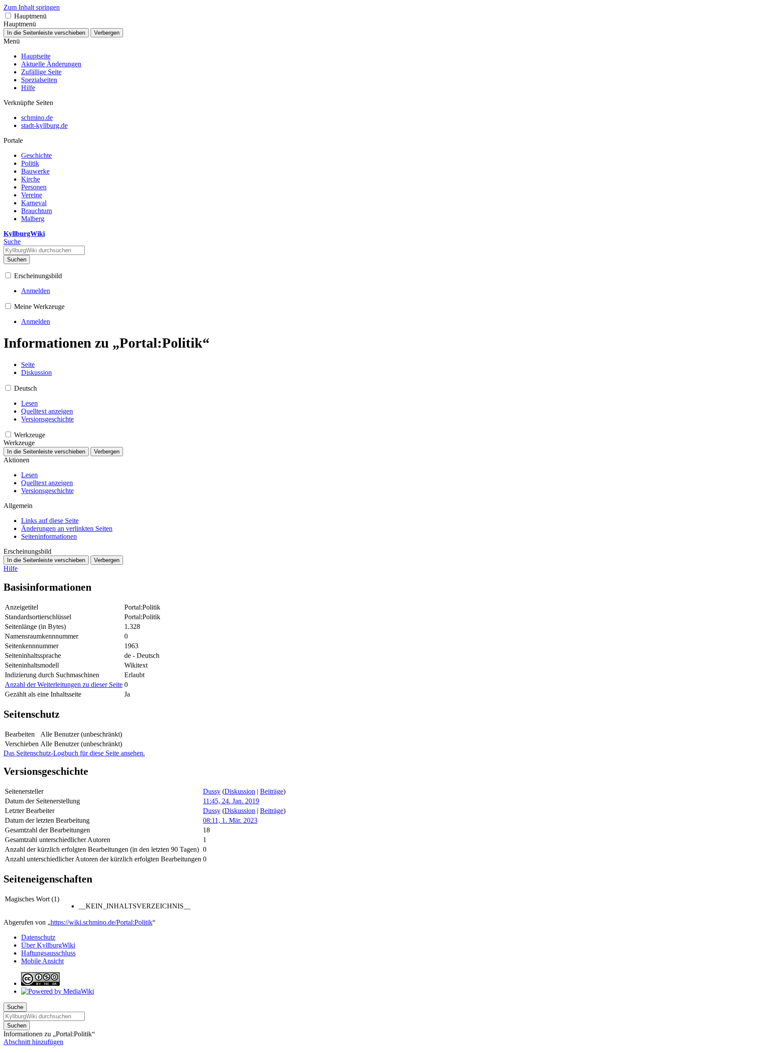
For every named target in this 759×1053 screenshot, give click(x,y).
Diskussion (239, 791)
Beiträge (271, 791)
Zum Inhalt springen (32, 7)
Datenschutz (38, 937)
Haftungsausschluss (48, 953)
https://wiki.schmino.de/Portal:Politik (101, 922)
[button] (8, 15)
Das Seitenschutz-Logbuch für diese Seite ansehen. (74, 753)
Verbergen (106, 32)
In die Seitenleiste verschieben (46, 32)
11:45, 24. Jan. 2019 (231, 801)
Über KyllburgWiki (48, 945)
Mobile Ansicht (42, 961)
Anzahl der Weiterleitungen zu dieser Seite (64, 684)
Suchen (16, 259)
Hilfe (11, 568)
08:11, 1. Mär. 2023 (230, 820)
